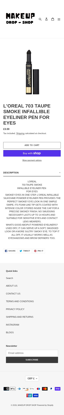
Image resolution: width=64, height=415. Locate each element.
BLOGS (10, 332)
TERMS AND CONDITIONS (20, 301)
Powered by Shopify (45, 405)
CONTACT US (13, 293)
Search (9, 278)
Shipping (20, 133)
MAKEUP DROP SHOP (27, 405)
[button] (32, 172)
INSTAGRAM (12, 324)
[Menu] (59, 19)
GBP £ (31, 378)
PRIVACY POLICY (15, 309)
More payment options (32, 160)
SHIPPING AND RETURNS (19, 317)
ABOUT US (11, 286)
